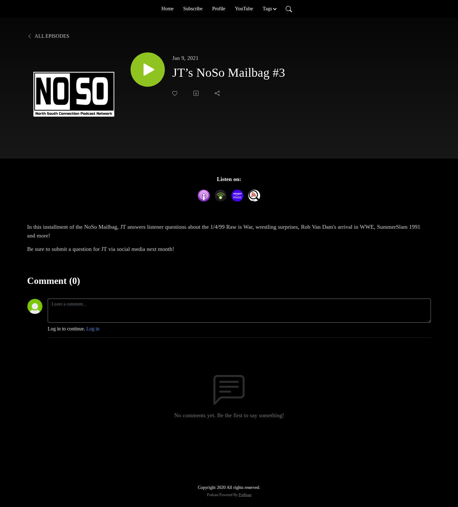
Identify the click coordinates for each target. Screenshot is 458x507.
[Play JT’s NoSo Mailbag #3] (148, 69)
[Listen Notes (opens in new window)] (254, 196)
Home (167, 8)
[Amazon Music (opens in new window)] (237, 196)
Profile (218, 8)
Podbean (245, 495)
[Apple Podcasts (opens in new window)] (204, 196)
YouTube (244, 8)
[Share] (218, 93)
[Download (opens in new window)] (196, 93)
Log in (92, 328)
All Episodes (51, 36)
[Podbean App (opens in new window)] (221, 196)
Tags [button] (267, 8)
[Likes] (175, 93)
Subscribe (193, 8)
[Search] (288, 8)
